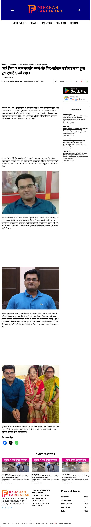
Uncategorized (13, 64)
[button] (79, 10)
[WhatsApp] (87, 81)
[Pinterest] (81, 81)
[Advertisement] (45, 43)
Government (68, 114)
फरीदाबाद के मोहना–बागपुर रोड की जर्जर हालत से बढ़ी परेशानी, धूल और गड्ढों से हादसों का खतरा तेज (74, 141)
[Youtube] (11, 508)
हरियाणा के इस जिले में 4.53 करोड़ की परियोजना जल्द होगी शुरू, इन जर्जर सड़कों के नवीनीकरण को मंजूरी (75, 116)
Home (4, 64)
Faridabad (67, 126)
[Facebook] (70, 81)
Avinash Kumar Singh (34, 81)
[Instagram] (5, 508)
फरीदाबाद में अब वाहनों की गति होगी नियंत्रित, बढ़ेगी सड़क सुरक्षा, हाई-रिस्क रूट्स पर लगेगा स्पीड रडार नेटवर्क (75, 154)
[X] (76, 81)
